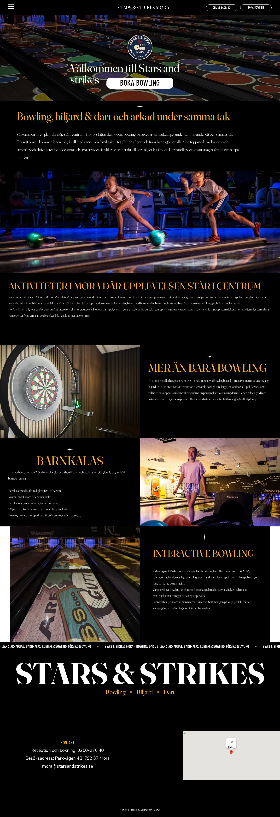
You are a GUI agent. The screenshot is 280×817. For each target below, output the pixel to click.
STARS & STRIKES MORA (143, 8)
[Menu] (11, 6)
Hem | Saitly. (153, 809)
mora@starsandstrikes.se (67, 766)
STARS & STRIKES (140, 673)
